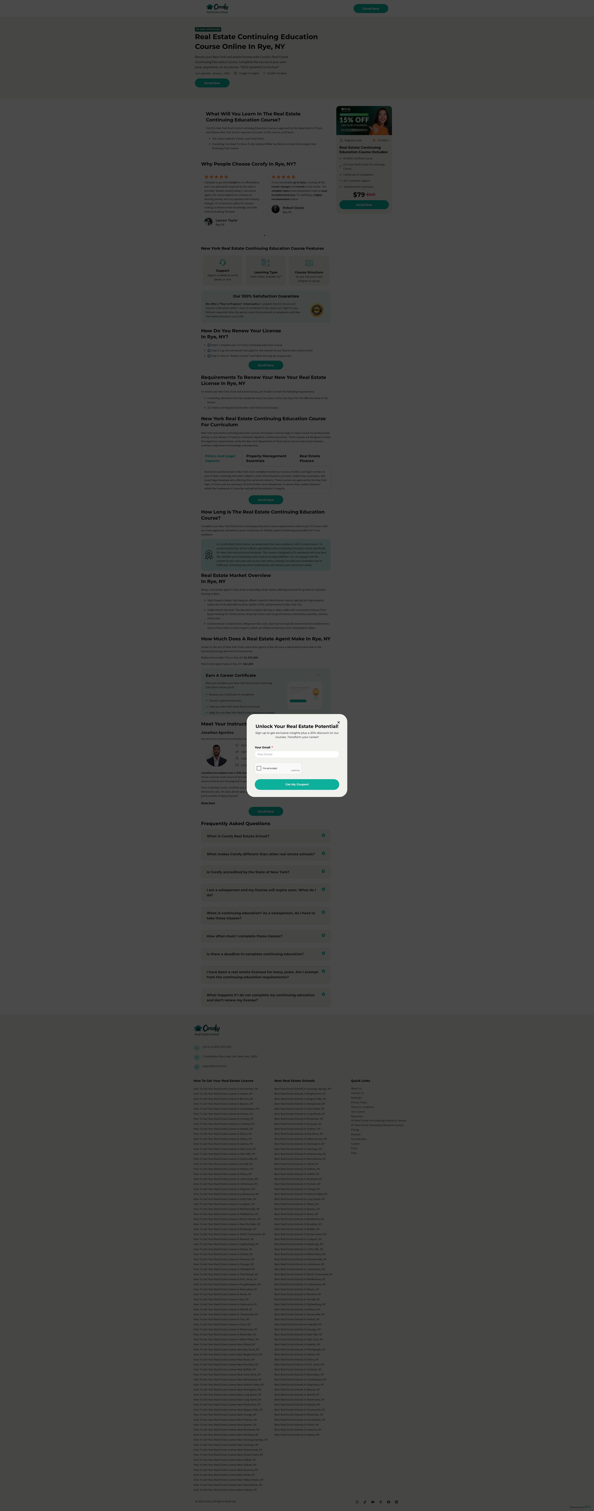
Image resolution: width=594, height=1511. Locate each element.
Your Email (263, 747)
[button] (338, 722)
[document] (297, 755)
